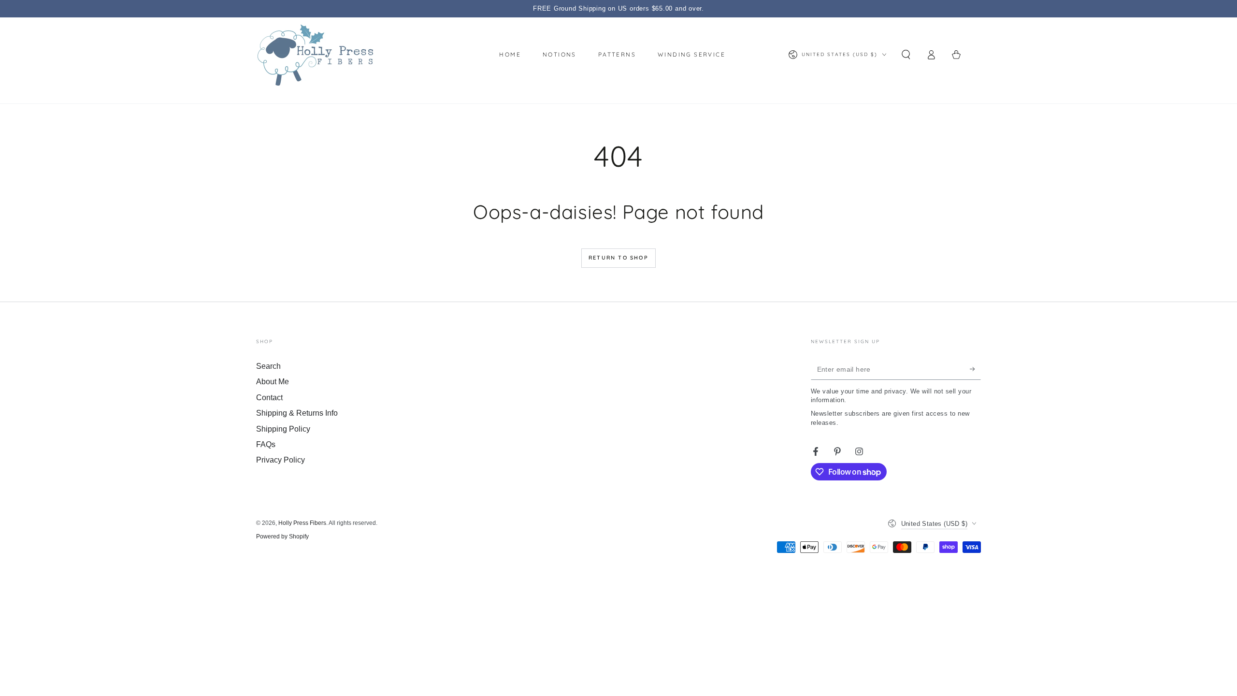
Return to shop (618, 257)
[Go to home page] (315, 54)
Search (268, 366)
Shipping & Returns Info (297, 413)
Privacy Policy (280, 460)
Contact (269, 397)
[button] (906, 54)
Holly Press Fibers (302, 523)
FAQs (265, 444)
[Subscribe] (975, 368)
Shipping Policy (283, 429)
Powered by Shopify (282, 536)
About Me (272, 381)
